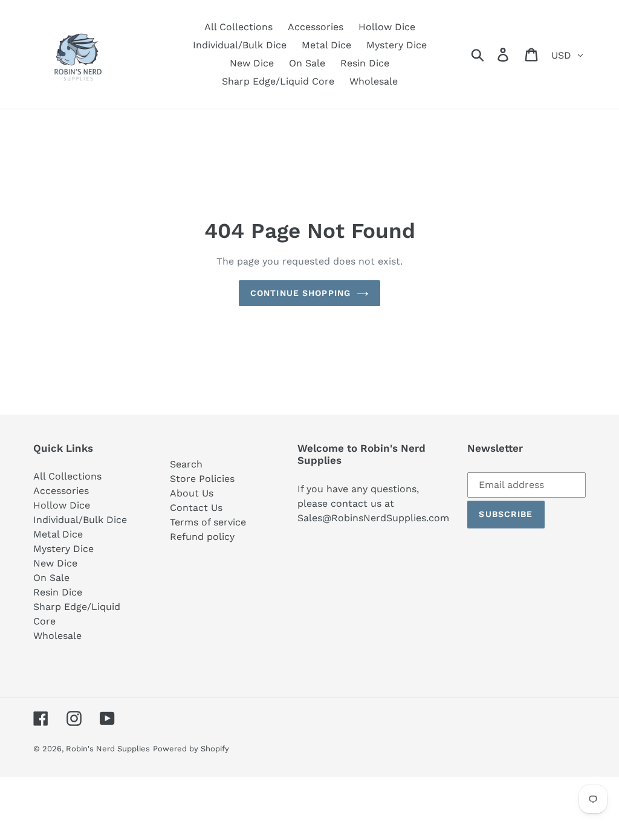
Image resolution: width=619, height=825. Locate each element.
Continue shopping (300, 293)
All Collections (67, 476)
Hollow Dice (61, 505)
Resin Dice (57, 592)
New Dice (55, 563)
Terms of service (208, 522)
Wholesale (57, 635)
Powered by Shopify (191, 748)
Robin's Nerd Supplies (108, 748)
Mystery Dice (63, 548)
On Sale (51, 577)
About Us (191, 493)
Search (186, 464)
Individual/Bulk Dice (80, 519)
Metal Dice (58, 534)
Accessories (61, 490)
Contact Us (196, 507)
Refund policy (202, 536)
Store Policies (202, 478)
